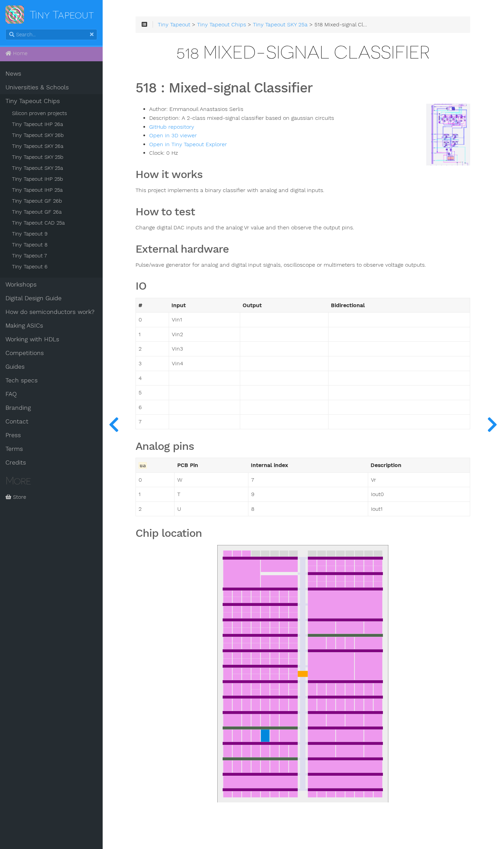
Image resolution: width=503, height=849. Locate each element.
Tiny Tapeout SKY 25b (37, 157)
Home (19, 53)
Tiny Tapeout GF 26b (37, 201)
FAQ (11, 394)
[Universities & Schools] (114, 424)
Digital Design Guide (33, 298)
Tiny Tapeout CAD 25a (38, 223)
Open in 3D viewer (173, 135)
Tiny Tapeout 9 (30, 234)
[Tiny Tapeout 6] (492, 424)
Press (13, 435)
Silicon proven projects (39, 113)
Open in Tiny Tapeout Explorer (188, 144)
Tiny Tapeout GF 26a (37, 212)
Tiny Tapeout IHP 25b (37, 179)
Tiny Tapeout (174, 25)
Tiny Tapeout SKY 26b (38, 135)
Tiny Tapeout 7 (29, 256)
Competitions (24, 353)
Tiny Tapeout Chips (32, 101)
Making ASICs (24, 325)
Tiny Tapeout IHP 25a (37, 190)
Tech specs (21, 380)
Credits (15, 462)
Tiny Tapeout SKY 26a (37, 146)
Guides (15, 366)
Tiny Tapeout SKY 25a (37, 168)
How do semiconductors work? (49, 311)
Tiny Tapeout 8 (30, 245)
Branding (18, 407)
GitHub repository (171, 127)
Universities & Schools (37, 87)
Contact (16, 421)
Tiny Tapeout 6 (30, 267)
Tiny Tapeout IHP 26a (37, 124)
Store (18, 497)
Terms (14, 448)
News (13, 73)
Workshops (21, 284)
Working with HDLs (32, 339)
